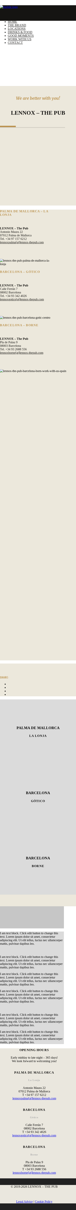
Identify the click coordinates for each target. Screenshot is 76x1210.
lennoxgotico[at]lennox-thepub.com (22, 299)
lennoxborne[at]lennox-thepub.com (21, 352)
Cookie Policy (43, 1201)
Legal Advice (24, 1201)
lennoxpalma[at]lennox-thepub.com (22, 242)
